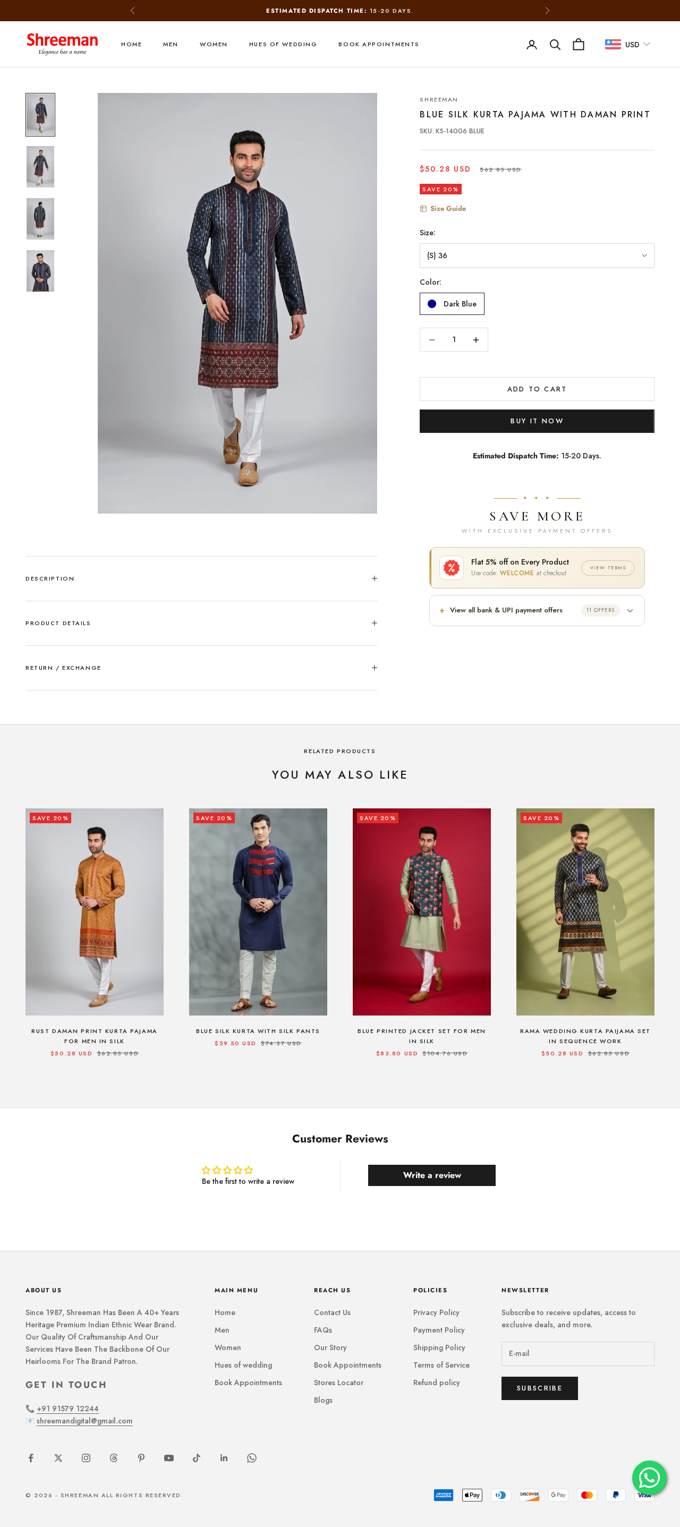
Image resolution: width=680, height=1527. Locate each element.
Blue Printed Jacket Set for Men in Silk (422, 1036)
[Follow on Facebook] (31, 1458)
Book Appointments (379, 44)
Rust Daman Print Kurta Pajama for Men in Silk (94, 1036)
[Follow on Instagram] (86, 1458)
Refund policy (436, 1382)
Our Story (330, 1347)
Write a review (432, 1175)
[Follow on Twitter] (58, 1458)
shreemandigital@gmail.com (85, 1420)
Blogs (323, 1400)
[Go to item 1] (40, 115)
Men (170, 44)
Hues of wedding (283, 44)
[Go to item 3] (40, 219)
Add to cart (537, 389)
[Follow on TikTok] (196, 1458)
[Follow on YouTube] (169, 1458)
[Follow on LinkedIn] (224, 1458)
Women (214, 44)
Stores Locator (338, 1382)
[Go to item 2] (40, 167)
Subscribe (540, 1388)
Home (131, 44)
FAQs (323, 1330)
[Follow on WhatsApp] (251, 1458)
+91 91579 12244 (68, 1408)
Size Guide (448, 208)
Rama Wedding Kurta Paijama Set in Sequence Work (585, 1036)
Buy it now (537, 421)
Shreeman (439, 99)
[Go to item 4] (40, 271)
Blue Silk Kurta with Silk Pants (258, 1031)
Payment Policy (439, 1330)
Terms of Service (441, 1365)
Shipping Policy (439, 1347)
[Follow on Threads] (113, 1458)
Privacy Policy (436, 1312)
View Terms (608, 567)
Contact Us (332, 1312)
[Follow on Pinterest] (141, 1458)
